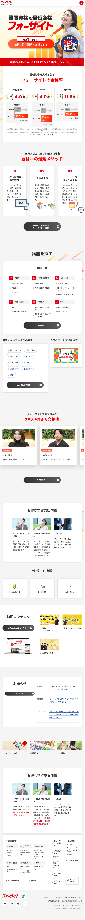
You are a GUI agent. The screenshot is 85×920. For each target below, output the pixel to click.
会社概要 (71, 841)
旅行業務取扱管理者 (19, 311)
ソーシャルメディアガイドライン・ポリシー (67, 905)
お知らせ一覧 (18, 693)
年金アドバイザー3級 (65, 294)
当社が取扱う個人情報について (71, 901)
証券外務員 (39, 283)
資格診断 (33, 880)
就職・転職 (14, 356)
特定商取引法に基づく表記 (73, 897)
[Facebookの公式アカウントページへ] (18, 903)
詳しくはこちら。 (49, 134)
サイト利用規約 (57, 897)
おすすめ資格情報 (23, 385)
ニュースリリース (72, 847)
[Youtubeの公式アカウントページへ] (4, 903)
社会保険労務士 (17, 283)
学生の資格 (28, 369)
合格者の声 (41, 480)
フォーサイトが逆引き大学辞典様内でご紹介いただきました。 (64, 700)
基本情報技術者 (63, 307)
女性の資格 (14, 369)
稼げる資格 (31, 350)
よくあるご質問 (56, 862)
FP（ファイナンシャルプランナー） (65, 289)
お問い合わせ (56, 866)
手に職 (26, 362)
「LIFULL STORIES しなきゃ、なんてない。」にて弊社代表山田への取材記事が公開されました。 (64, 714)
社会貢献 (69, 844)
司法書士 (15, 292)
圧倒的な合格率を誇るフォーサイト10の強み (41, 226)
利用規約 (46, 897)
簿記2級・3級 (62, 283)
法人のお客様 (73, 860)
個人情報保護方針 (53, 901)
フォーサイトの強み (57, 843)
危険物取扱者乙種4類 (42, 288)
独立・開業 (14, 362)
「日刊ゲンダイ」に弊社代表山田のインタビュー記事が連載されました (64, 687)
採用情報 (69, 854)
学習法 (12, 375)
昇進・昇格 (28, 356)
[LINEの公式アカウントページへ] (11, 903)
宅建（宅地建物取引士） (42, 308)
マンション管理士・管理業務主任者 (43, 315)
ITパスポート (62, 311)
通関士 (14, 307)
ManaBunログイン (74, 880)
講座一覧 (41, 325)
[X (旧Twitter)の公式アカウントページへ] (24, 903)
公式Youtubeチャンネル (17, 628)
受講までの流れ (56, 857)
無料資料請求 (57, 874)
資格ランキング (15, 350)
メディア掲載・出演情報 (72, 851)
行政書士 (15, 288)
